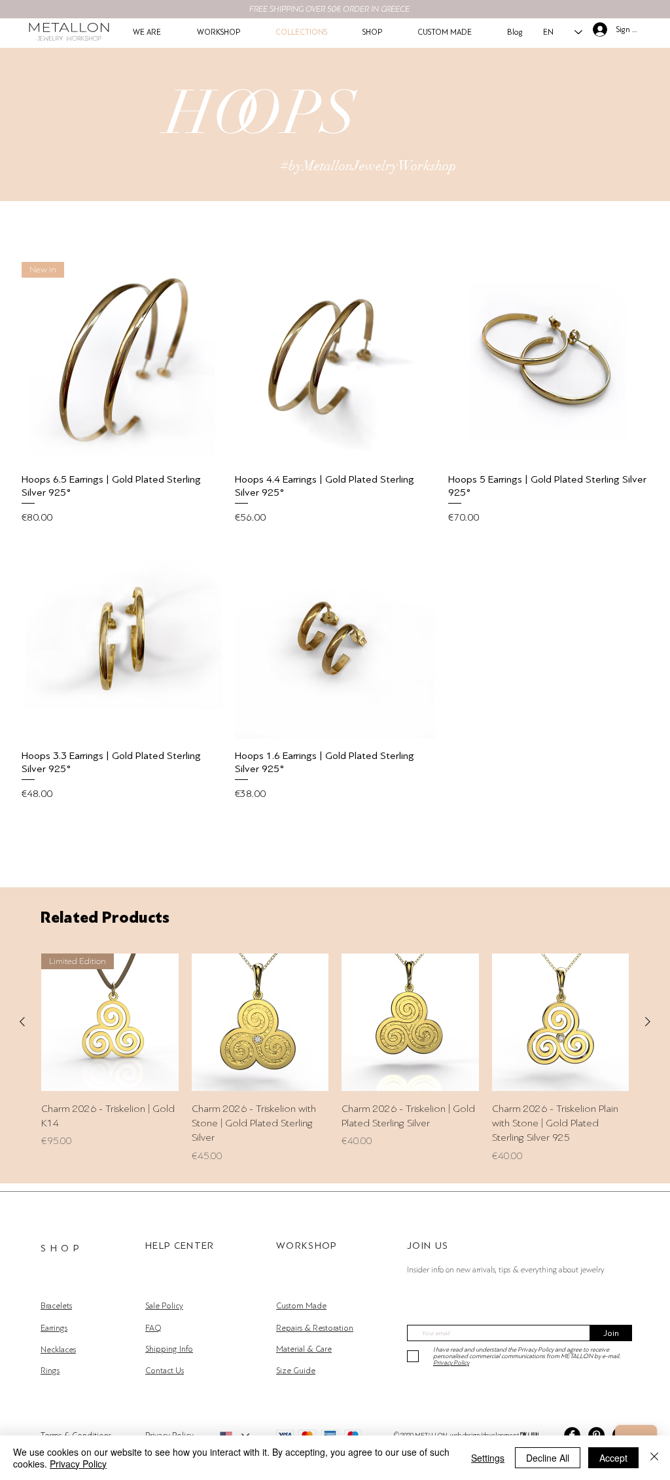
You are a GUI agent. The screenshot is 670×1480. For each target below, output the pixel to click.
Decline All (547, 1457)
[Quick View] (335, 362)
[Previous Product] (22, 1021)
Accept (613, 1457)
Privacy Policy (78, 1463)
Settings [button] (487, 1457)
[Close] (654, 1458)
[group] (335, 1058)
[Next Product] (648, 1021)
